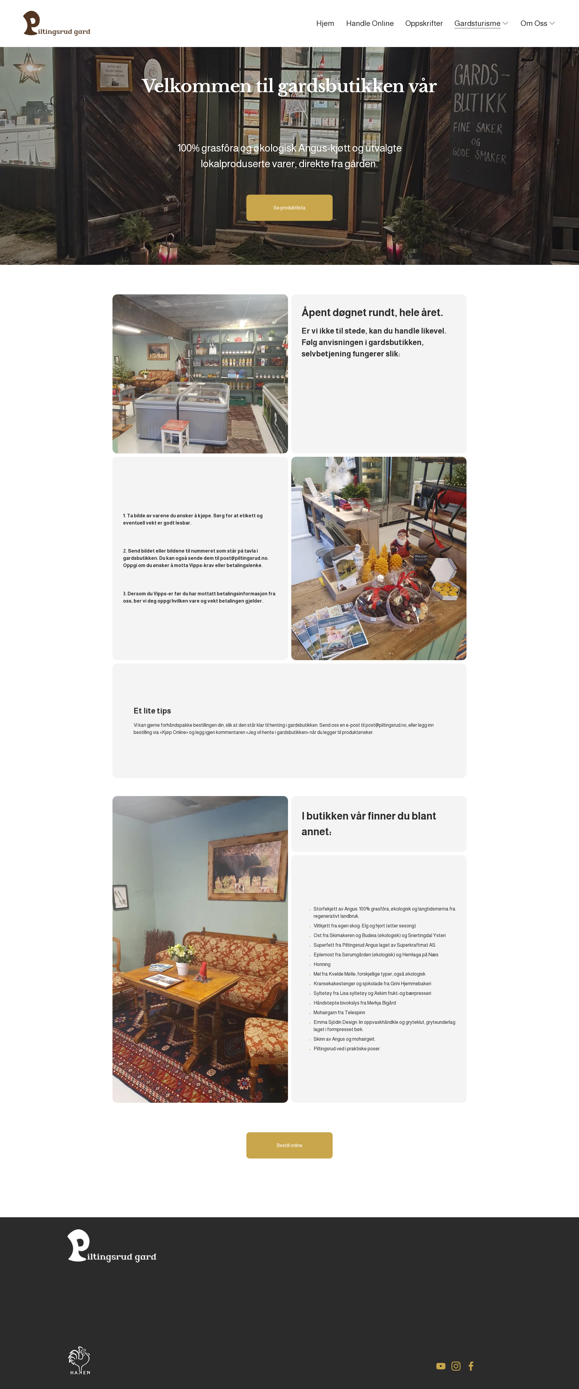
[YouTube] (441, 1366)
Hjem (325, 23)
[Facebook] (471, 1366)
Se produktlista (289, 207)
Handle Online (370, 23)
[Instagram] (456, 1366)
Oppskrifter (424, 23)
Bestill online (289, 1145)
